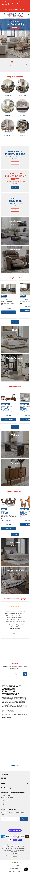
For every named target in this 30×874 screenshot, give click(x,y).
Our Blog (15, 853)
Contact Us (11, 845)
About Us (4, 845)
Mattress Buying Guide (20, 848)
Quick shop (8, 308)
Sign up (24, 819)
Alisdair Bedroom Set (7, 412)
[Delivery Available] (11, 64)
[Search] (25, 674)
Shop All (15, 322)
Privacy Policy (21, 847)
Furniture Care (7, 847)
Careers (14, 847)
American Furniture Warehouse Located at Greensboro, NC (14, 851)
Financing (18, 845)
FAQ (12, 848)
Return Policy (5, 848)
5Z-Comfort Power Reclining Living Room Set (7, 303)
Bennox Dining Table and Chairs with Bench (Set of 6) (8, 516)
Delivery (24, 845)
